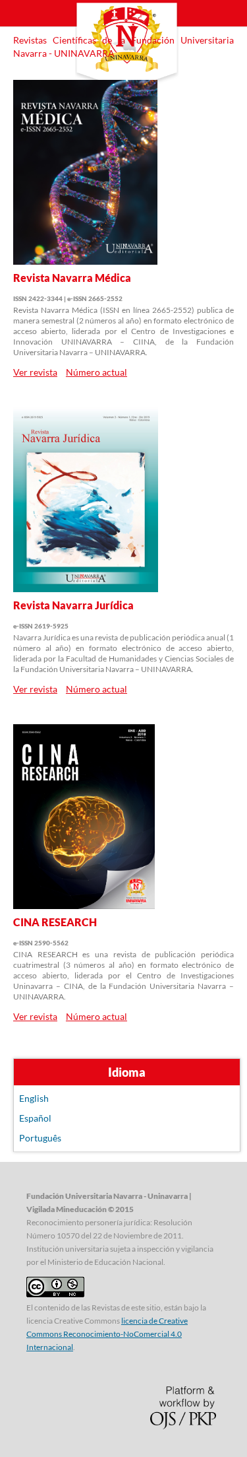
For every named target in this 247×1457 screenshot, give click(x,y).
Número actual (96, 372)
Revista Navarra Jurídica (73, 605)
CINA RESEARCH (55, 922)
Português (40, 1137)
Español (35, 1118)
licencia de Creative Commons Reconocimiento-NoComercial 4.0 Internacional (107, 1334)
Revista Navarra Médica (72, 277)
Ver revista (35, 372)
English (34, 1098)
